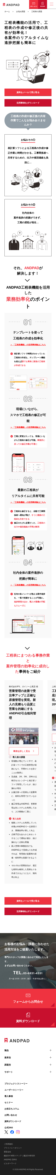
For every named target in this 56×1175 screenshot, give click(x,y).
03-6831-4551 (33, 973)
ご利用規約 (8, 1144)
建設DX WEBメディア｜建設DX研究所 (19, 1156)
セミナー (8, 1102)
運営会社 (7, 1152)
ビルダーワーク (10, 1163)
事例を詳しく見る (21, 751)
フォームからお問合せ (28, 1001)
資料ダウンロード (28, 1021)
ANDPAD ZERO (10, 1160)
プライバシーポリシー (13, 1148)
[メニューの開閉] (51, 4)
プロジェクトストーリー (15, 1083)
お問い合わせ (10, 1115)
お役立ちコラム (11, 1109)
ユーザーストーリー (13, 1090)
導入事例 (8, 1096)
